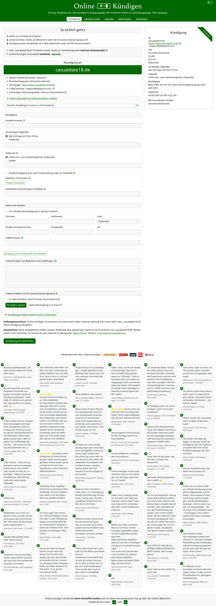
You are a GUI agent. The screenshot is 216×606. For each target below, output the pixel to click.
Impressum (142, 18)
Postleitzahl (57, 227)
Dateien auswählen (16, 182)
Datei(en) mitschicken (16, 178)
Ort (98, 227)
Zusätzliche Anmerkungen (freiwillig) (24, 188)
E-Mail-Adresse (13, 237)
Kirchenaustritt (97, 12)
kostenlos (162, 12)
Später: (12, 160)
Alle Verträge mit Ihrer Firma (23, 136)
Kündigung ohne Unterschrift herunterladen (25, 253)
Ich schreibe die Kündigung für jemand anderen (33, 211)
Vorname (10, 216)
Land (99, 216)
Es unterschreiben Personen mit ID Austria (33, 299)
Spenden (109, 18)
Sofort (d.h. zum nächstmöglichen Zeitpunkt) (31, 157)
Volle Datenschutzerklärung (111, 333)
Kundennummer (14, 120)
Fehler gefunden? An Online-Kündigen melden (33, 98)
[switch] (210, 2)
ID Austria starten (16, 305)
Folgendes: (14, 139)
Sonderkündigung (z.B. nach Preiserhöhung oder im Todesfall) (40, 173)
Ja (114, 602)
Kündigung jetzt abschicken (20, 340)
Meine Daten (124, 18)
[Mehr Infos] (86, 39)
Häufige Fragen (92, 18)
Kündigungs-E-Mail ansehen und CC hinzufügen (32, 314)
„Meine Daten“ (79, 333)
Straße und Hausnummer (19, 227)
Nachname (56, 216)
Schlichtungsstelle (141, 12)
